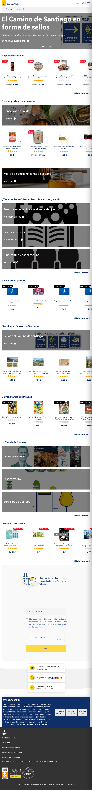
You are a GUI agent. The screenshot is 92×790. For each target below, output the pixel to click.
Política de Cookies (39, 724)
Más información (81, 93)
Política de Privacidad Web (12, 753)
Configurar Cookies (71, 712)
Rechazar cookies (59, 712)
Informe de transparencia (11, 757)
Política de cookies (9, 738)
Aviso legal (6, 743)
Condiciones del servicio (11, 748)
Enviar (46, 648)
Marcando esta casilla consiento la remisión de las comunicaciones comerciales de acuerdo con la (48, 623)
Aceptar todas (82, 712)
